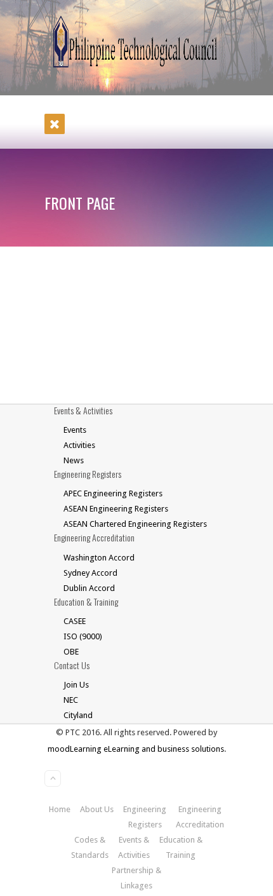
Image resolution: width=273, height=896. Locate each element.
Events (74, 430)
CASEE (74, 621)
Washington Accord (99, 557)
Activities (79, 445)
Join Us (76, 684)
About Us (97, 809)
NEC (70, 700)
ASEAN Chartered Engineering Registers (135, 524)
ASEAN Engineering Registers (115, 508)
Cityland (78, 715)
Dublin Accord (89, 588)
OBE (71, 651)
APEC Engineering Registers (113, 493)
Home (59, 809)
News (73, 460)
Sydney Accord (90, 573)
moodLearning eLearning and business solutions (136, 749)
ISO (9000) (82, 636)
